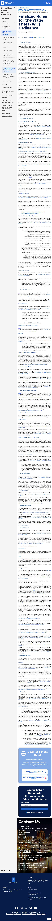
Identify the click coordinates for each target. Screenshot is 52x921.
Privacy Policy (41, 914)
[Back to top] (49, 919)
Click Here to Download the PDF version (33, 777)
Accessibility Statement (13, 914)
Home (19, 7)
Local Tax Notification (29, 914)
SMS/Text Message (37, 812)
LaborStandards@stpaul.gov (34, 842)
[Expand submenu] (14, 18)
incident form (7, 892)
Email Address (25, 802)
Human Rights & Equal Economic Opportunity (6, 11)
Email (28, 812)
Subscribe (34, 809)
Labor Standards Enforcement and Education (31, 10)
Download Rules (32, 37)
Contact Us (41, 37)
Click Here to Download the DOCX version (34, 772)
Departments (24, 7)
